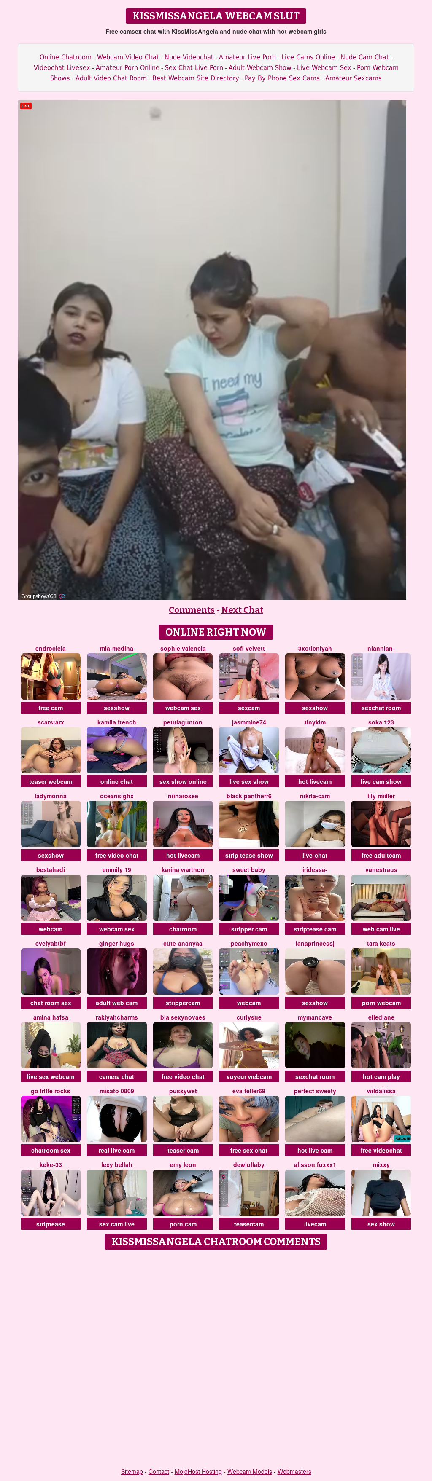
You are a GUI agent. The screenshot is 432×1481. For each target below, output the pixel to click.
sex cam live (117, 1224)
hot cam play (381, 1076)
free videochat (381, 1150)
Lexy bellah (116, 1164)
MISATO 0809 (117, 1091)
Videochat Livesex (62, 68)
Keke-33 (51, 1164)
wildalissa (381, 1091)
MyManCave (315, 1017)
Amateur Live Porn (247, 57)
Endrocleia (50, 648)
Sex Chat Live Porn (194, 68)
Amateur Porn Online (127, 68)
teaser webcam (50, 781)
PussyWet (183, 1091)
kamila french (116, 722)
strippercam (183, 1002)
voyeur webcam (249, 1076)
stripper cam (249, 929)
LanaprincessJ (315, 943)
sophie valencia (183, 648)
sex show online (183, 781)
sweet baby (248, 869)
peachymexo (249, 943)
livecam (315, 1224)
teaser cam (183, 1150)
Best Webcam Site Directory (195, 78)
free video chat (116, 855)
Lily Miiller (381, 795)
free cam (50, 707)
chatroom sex (50, 1150)
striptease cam (315, 929)
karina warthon (183, 869)
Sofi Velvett (249, 648)
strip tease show (249, 855)
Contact (158, 1471)
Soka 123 (381, 722)
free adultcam (381, 855)
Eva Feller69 (248, 1091)
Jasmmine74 (249, 722)
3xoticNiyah (315, 648)
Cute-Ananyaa (182, 943)
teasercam (249, 1224)
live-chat (314, 855)
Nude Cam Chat (364, 57)
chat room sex (50, 1002)
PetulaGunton (182, 722)
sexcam (249, 707)
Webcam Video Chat (128, 57)
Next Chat (242, 610)
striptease (50, 1224)
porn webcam (381, 1002)
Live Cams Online (308, 57)
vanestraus (381, 869)
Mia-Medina (116, 648)
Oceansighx (117, 795)
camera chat (116, 1076)
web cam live (381, 929)
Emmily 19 (117, 869)
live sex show (249, 781)
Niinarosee (183, 795)
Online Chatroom (66, 57)
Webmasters (294, 1471)
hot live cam (314, 1150)
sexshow (117, 707)
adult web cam (117, 1002)
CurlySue (249, 1017)
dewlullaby (249, 1164)
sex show (381, 1224)
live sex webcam (50, 1076)
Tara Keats (381, 943)
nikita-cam (315, 795)
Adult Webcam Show (260, 68)
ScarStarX (51, 722)
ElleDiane (381, 1017)
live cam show (381, 781)
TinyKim (315, 722)
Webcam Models (249, 1471)
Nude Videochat (189, 57)
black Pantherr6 (249, 795)
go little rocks (50, 1091)
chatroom (183, 929)
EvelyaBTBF (50, 943)
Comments (192, 610)
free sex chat (248, 1150)
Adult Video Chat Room (111, 78)
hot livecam (315, 781)
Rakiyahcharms (117, 1017)
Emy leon (183, 1164)
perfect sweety (315, 1091)
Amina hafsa (50, 1017)
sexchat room (381, 707)
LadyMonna (51, 795)
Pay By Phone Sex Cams (282, 78)
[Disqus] (216, 1359)
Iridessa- (314, 869)
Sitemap (132, 1471)
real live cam (117, 1150)
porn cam (183, 1224)
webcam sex (183, 707)
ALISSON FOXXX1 (315, 1164)
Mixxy (381, 1164)
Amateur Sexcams (353, 78)
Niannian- (381, 648)
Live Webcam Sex (324, 68)
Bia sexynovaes (182, 1017)
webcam (50, 929)
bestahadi (50, 869)
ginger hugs (116, 943)
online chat (116, 781)
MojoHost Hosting (198, 1471)
